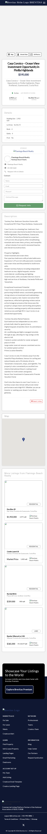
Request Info (24, 205)
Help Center (32, 749)
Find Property (8, 744)
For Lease (6, 725)
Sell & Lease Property (11, 749)
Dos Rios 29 (11, 509)
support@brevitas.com (12, 816)
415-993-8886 (27, 816)
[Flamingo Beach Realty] (23, 151)
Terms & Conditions (11, 819)
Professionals (33, 720)
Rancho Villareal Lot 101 (16, 636)
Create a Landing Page (11, 786)
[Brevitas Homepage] (23, 710)
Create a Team (33, 729)
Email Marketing (9, 758)
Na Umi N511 (11, 594)
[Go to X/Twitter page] (23, 825)
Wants (5, 729)
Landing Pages (8, 753)
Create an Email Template (12, 782)
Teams (30, 725)
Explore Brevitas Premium (19, 689)
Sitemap (34, 819)
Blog (29, 744)
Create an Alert (8, 734)
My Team (6, 773)
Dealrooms (7, 762)
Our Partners (33, 753)
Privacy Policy (25, 819)
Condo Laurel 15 (13, 552)
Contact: (7, 176)
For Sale (6, 720)
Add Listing (7, 777)
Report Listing (37, 401)
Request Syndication (35, 758)
